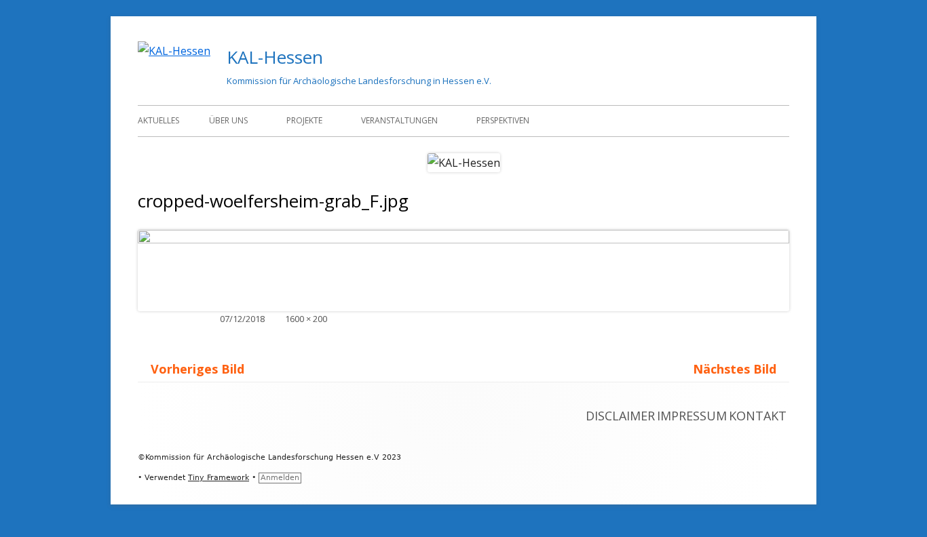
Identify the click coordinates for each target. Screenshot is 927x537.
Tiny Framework (218, 477)
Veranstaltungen (399, 120)
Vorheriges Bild (197, 369)
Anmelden (280, 477)
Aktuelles (158, 120)
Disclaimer (620, 415)
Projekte (304, 120)
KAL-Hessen (275, 57)
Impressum (692, 415)
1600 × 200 (306, 319)
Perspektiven (502, 120)
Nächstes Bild (734, 369)
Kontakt (758, 415)
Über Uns (228, 120)
